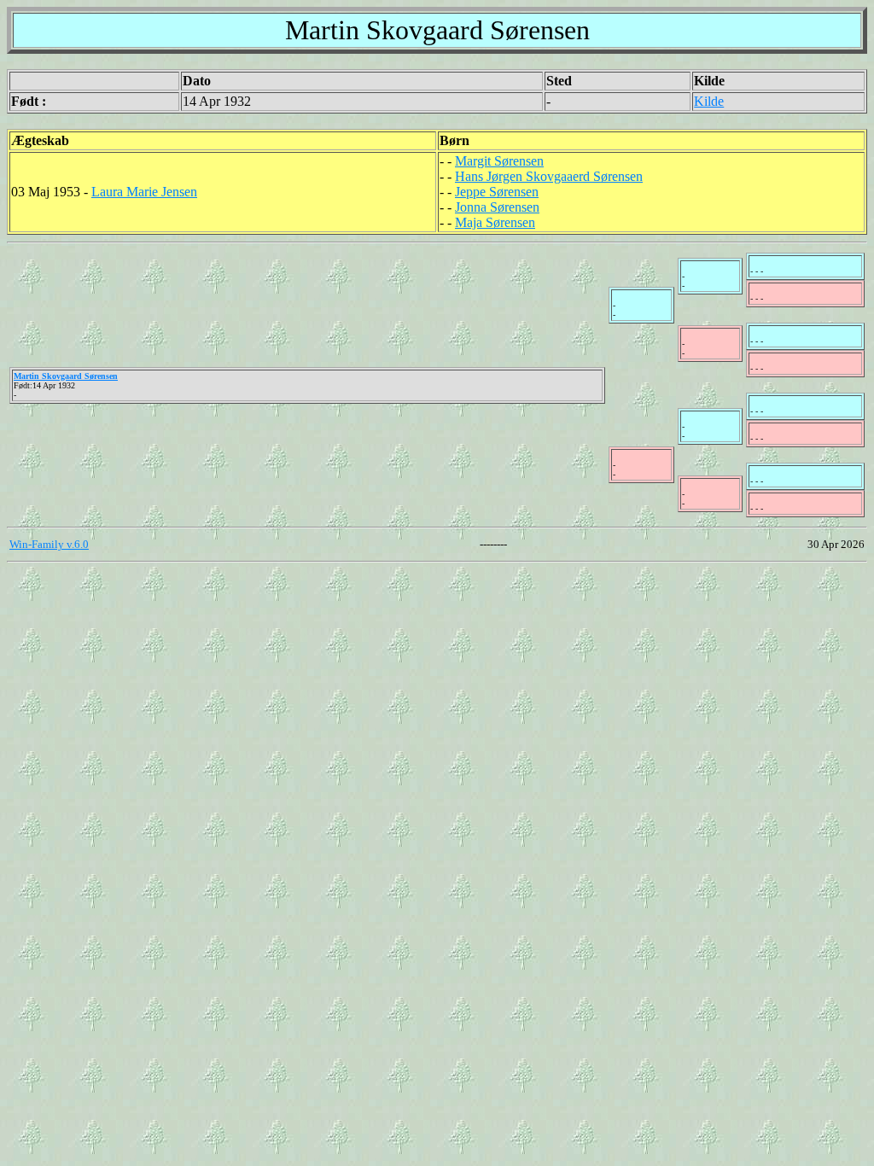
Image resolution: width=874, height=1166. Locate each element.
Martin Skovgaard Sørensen (66, 376)
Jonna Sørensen (497, 207)
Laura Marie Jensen (144, 191)
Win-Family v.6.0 (49, 544)
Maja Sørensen (495, 222)
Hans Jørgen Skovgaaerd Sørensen (549, 176)
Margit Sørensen (499, 161)
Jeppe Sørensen (497, 191)
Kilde (709, 101)
